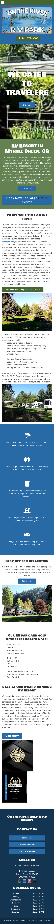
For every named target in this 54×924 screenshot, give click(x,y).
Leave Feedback (27, 845)
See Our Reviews (26, 851)
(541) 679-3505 (29, 38)
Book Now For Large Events (27, 200)
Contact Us (27, 188)
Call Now (12, 735)
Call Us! (27, 105)
